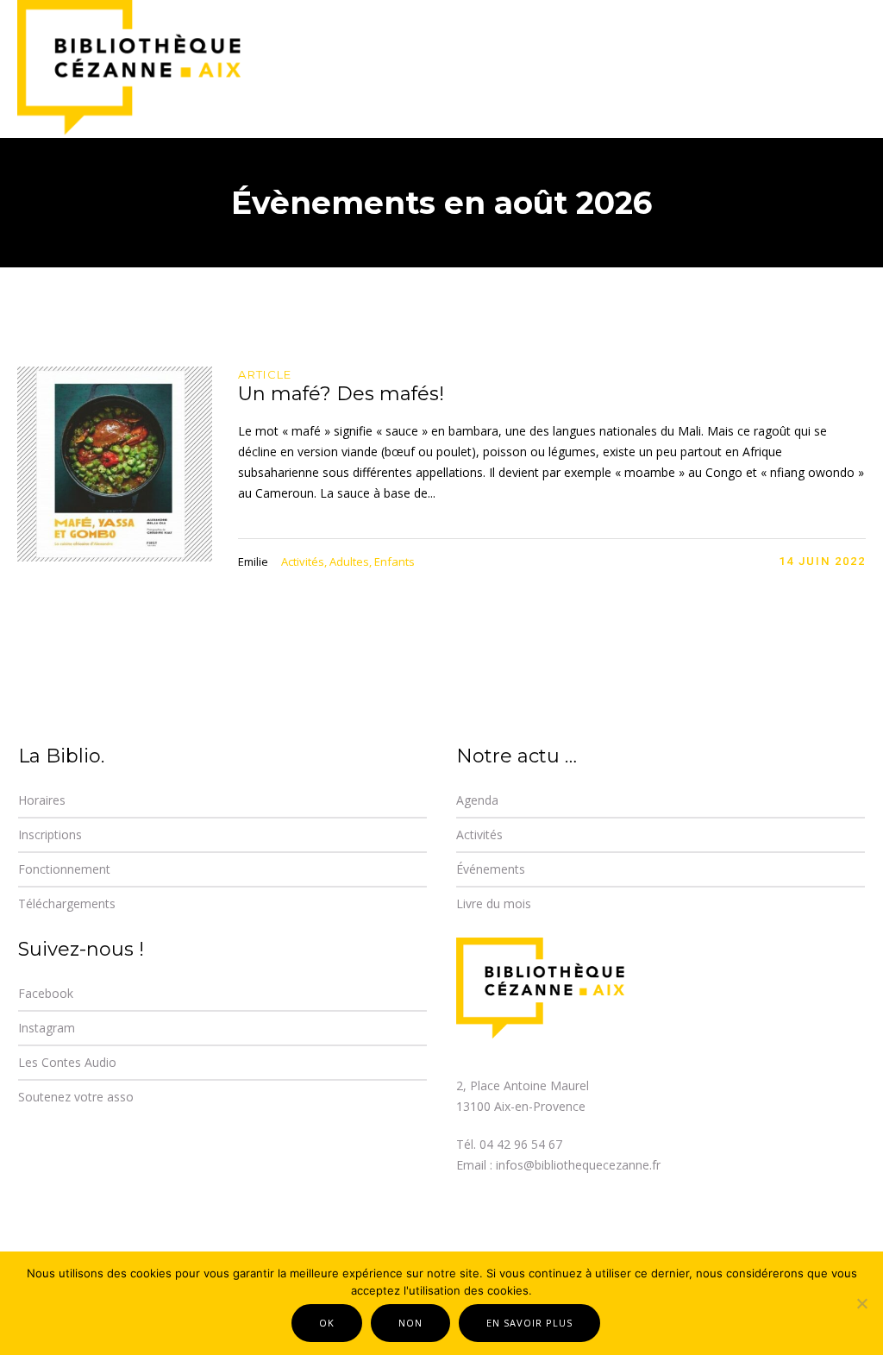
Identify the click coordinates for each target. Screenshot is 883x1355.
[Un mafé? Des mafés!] (114, 464)
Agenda (477, 800)
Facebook (45, 993)
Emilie (253, 561)
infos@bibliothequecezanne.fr (578, 1165)
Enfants (394, 561)
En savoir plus (529, 1322)
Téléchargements (67, 903)
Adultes (349, 561)
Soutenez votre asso (76, 1096)
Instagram (46, 1027)
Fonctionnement (64, 869)
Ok (327, 1322)
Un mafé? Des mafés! (341, 393)
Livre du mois (493, 903)
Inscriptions (50, 834)
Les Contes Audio (67, 1062)
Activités (302, 561)
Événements (490, 869)
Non (410, 1322)
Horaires (42, 800)
